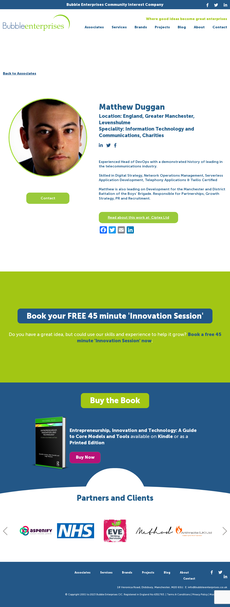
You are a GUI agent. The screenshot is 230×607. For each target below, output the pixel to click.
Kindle (165, 436)
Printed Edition (86, 442)
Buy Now (85, 457)
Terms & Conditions (178, 594)
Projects (162, 27)
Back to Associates (19, 73)
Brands (141, 27)
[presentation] (5, 531)
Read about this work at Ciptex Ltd (138, 217)
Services (119, 27)
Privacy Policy (200, 594)
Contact (219, 27)
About (199, 27)
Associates (94, 27)
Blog (182, 27)
